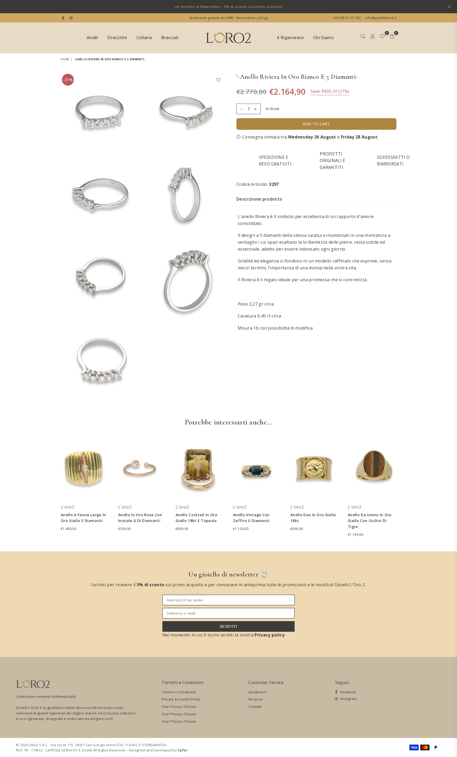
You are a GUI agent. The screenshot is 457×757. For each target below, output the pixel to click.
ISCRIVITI (228, 626)
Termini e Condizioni (179, 692)
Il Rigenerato (290, 37)
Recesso (255, 699)
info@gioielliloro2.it (380, 18)
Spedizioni (257, 692)
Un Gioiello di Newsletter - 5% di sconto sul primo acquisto (228, 6)
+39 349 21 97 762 (346, 18)
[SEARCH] (363, 38)
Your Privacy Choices (179, 706)
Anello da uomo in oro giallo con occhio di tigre (370, 520)
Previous (53, 489)
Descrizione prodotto (259, 199)
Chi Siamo (323, 37)
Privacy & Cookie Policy (181, 699)
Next (403, 489)
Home (65, 59)
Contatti (255, 706)
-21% (68, 79)
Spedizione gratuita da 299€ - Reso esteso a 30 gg (228, 18)
